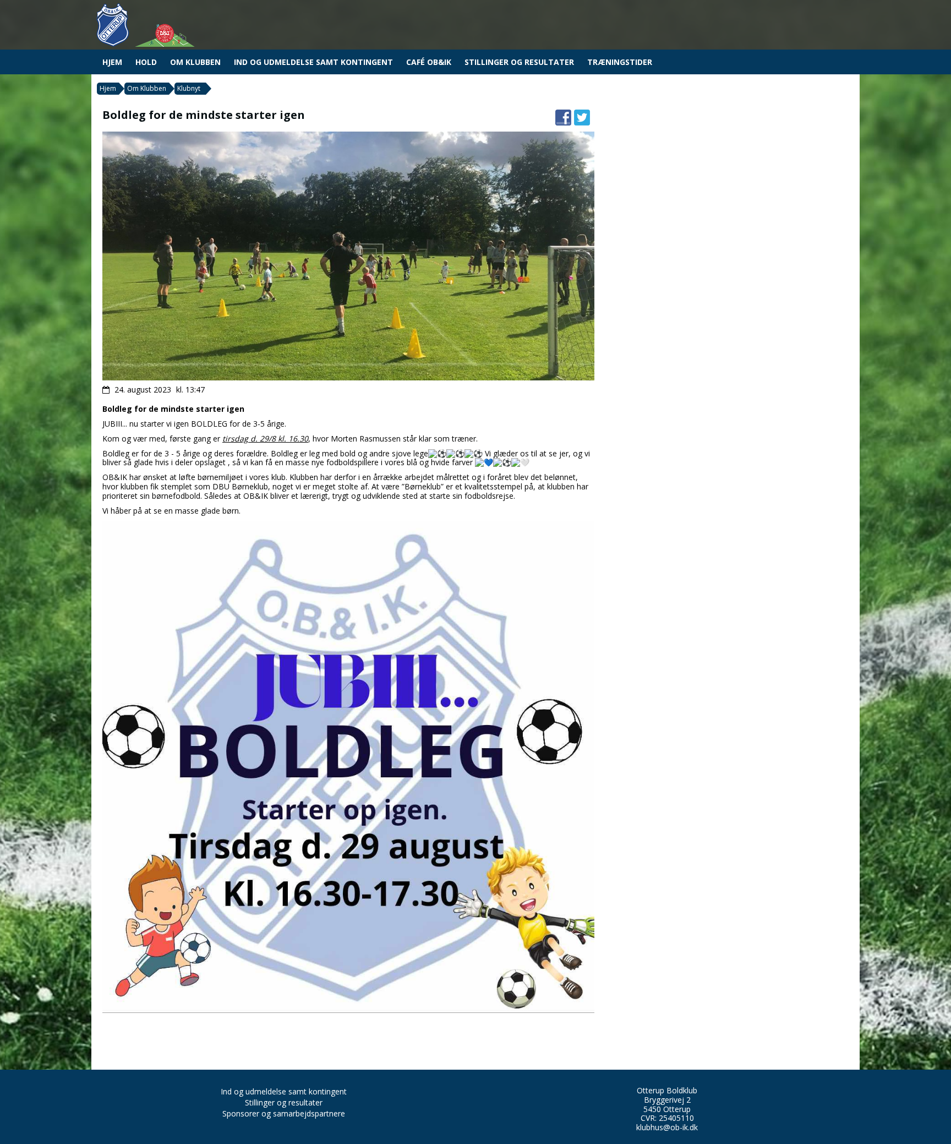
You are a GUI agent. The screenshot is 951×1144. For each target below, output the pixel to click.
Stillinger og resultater (519, 62)
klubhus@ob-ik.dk (667, 1127)
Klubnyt (188, 88)
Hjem (112, 62)
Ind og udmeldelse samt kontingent (313, 62)
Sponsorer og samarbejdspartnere (283, 1113)
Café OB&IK (428, 62)
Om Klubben (195, 62)
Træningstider (619, 62)
